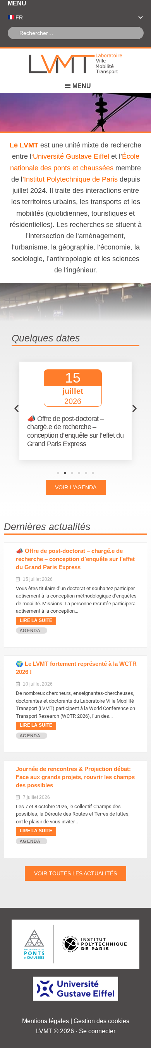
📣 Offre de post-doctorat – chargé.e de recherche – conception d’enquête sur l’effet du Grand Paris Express (75, 558)
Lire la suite (36, 620)
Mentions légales (45, 1021)
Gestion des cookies (101, 1021)
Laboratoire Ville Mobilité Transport (75, 64)
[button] (16, 408)
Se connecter (97, 1031)
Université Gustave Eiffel (71, 156)
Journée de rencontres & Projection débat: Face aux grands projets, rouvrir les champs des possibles (75, 777)
